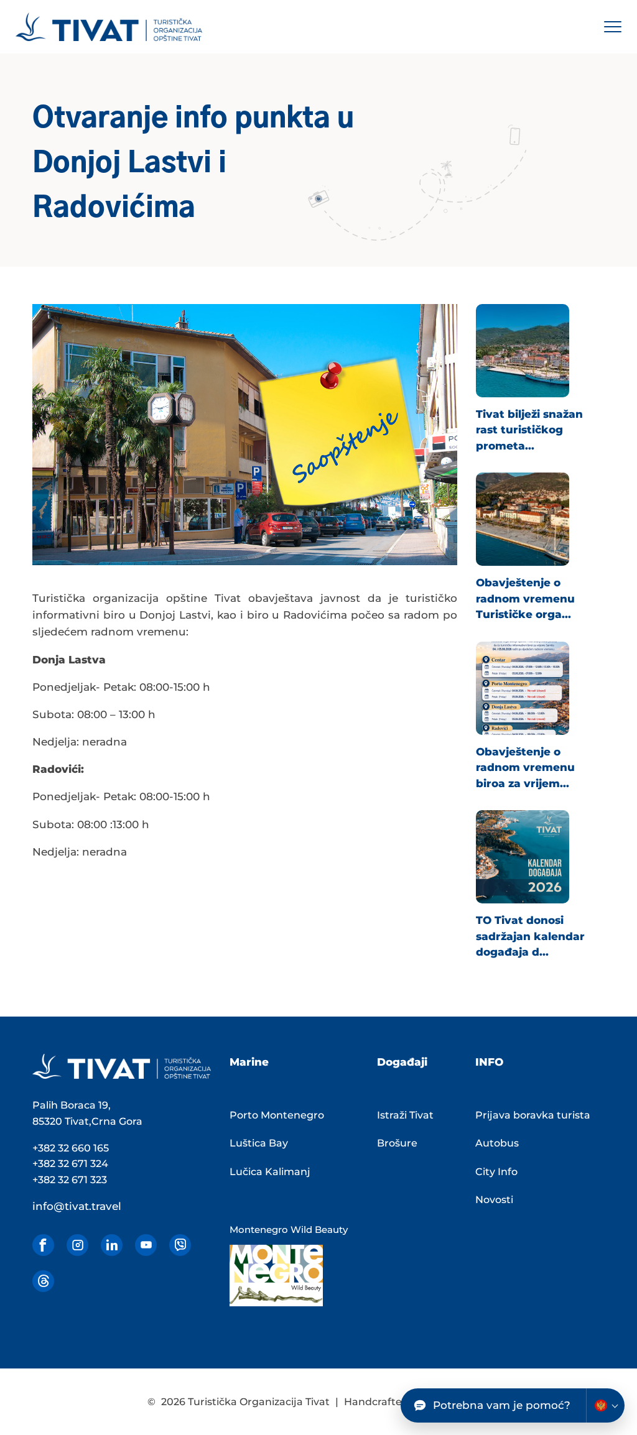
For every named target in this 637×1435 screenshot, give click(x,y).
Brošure (397, 1143)
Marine (249, 1062)
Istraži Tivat (405, 1115)
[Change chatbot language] (605, 1405)
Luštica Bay (259, 1143)
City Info (496, 1172)
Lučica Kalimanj (270, 1172)
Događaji (402, 1062)
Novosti (494, 1200)
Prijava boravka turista (532, 1115)
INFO (489, 1062)
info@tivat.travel (76, 1206)
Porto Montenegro (277, 1115)
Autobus (497, 1143)
